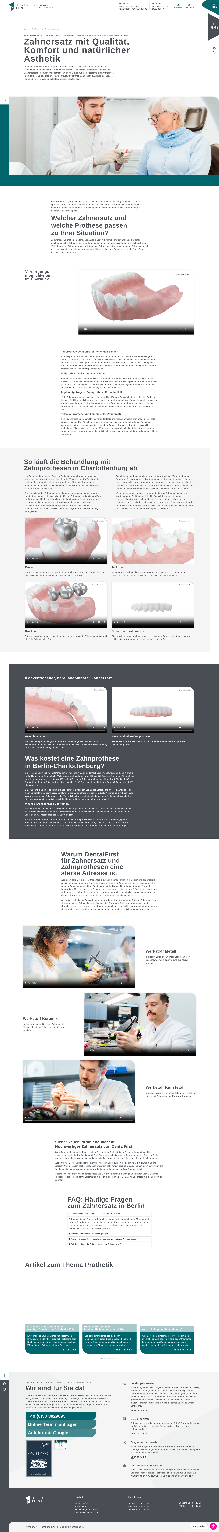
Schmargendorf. (184, 1476)
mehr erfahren (139, 1410)
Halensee (165, 1476)
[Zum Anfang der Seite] (4, 1376)
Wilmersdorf (138, 1476)
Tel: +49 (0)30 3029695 (129, 6)
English (178, 8)
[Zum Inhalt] (5, 99)
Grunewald (152, 1476)
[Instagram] (214, 52)
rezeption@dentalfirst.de (133, 9)
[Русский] (189, 5)
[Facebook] (214, 48)
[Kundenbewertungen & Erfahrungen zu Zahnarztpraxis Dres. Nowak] (60, 1449)
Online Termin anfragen (53, 1424)
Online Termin (214, 28)
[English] (178, 5)
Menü (214, 7)
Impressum (31, 1527)
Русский (189, 8)
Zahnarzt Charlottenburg (33, 29)
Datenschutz (49, 1527)
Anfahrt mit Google (48, 1432)
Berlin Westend (188, 1473)
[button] (102, 1358)
